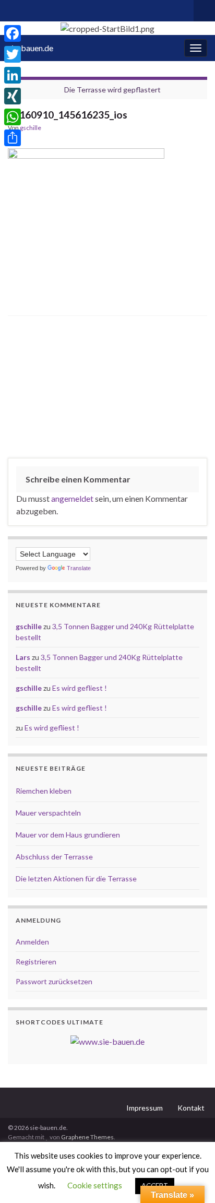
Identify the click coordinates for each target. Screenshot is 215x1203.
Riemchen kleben (43, 790)
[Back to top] (191, 1179)
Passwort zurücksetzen (54, 981)
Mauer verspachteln (48, 812)
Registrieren (36, 961)
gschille (30, 128)
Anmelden (32, 941)
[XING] (12, 96)
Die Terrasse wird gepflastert (112, 89)
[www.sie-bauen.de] (107, 1040)
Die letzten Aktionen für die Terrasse (76, 878)
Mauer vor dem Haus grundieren (68, 834)
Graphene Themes (87, 1137)
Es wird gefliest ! (79, 687)
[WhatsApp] (12, 117)
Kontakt (191, 1107)
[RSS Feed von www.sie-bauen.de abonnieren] (13, 8)
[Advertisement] (107, 389)
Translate (79, 568)
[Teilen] (12, 137)
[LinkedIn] (12, 75)
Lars (23, 657)
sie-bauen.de (30, 48)
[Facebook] (12, 33)
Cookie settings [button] (94, 1185)
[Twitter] (12, 54)
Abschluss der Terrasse (54, 856)
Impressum (144, 1107)
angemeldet (72, 498)
